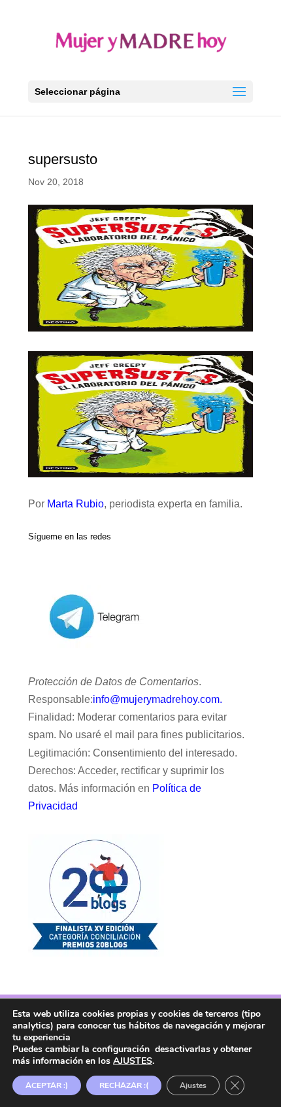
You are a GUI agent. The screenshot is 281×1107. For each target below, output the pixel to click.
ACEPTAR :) (46, 1085)
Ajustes (193, 1085)
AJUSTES (132, 1061)
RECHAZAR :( (123, 1085)
